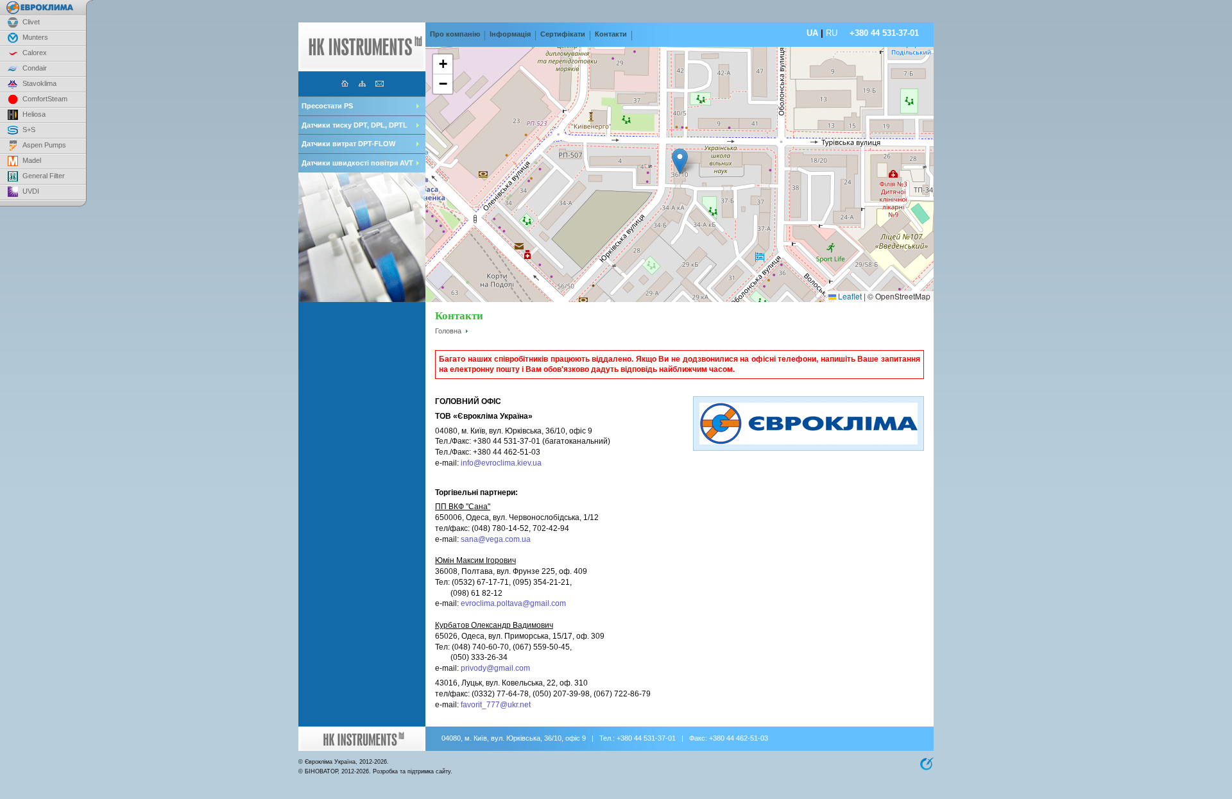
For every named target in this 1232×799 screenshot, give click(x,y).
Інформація (510, 34)
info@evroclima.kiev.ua (501, 462)
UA (812, 33)
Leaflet (849, 295)
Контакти (611, 34)
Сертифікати (562, 34)
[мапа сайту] (362, 82)
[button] (680, 161)
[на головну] (345, 82)
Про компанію (455, 34)
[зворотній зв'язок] (379, 82)
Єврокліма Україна (330, 762)
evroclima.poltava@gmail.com (513, 603)
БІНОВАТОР (321, 771)
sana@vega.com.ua (496, 539)
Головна (448, 331)
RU (831, 33)
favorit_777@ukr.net (496, 704)
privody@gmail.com (495, 668)
